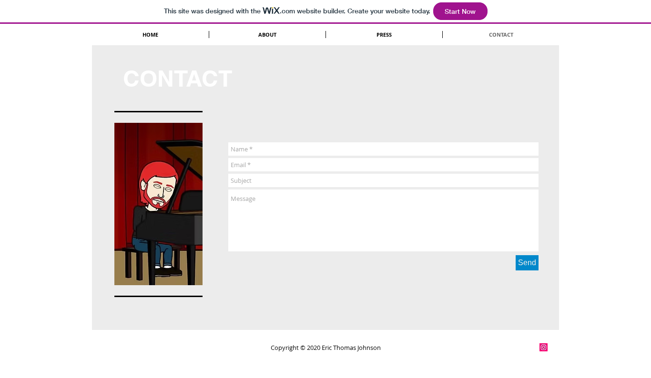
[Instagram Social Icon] (543, 347)
